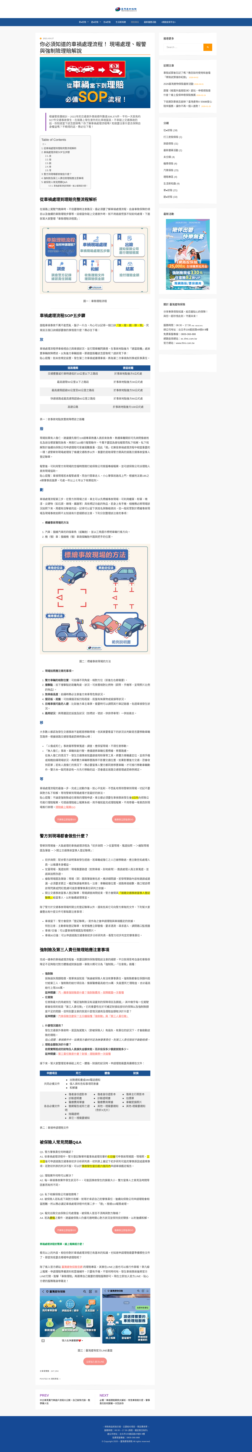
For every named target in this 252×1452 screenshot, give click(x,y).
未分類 (167, 157)
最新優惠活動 (150, 22)
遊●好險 (94, 22)
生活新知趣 (121, 22)
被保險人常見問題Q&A (55, 182)
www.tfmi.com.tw (185, 343)
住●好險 (107, 22)
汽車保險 (168, 170)
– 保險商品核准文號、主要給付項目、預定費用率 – (126, 1426)
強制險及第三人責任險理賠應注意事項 (63, 178)
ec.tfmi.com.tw (189, 338)
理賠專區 (135, 22)
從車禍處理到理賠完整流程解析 (60, 148)
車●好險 (82, 22)
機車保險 (168, 163)
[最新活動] (187, 254)
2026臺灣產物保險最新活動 (178, 84)
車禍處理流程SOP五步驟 (57, 152)
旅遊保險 (168, 143)
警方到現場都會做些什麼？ (58, 174)
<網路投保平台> (168, 22)
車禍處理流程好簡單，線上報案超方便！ (71, 186)
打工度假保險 (170, 137)
